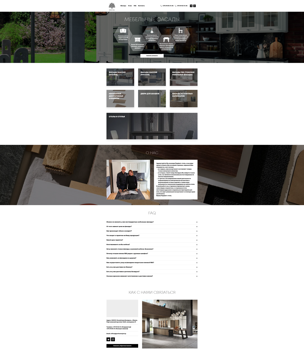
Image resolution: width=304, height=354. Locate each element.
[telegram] (191, 6)
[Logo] (111, 5)
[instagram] (194, 6)
